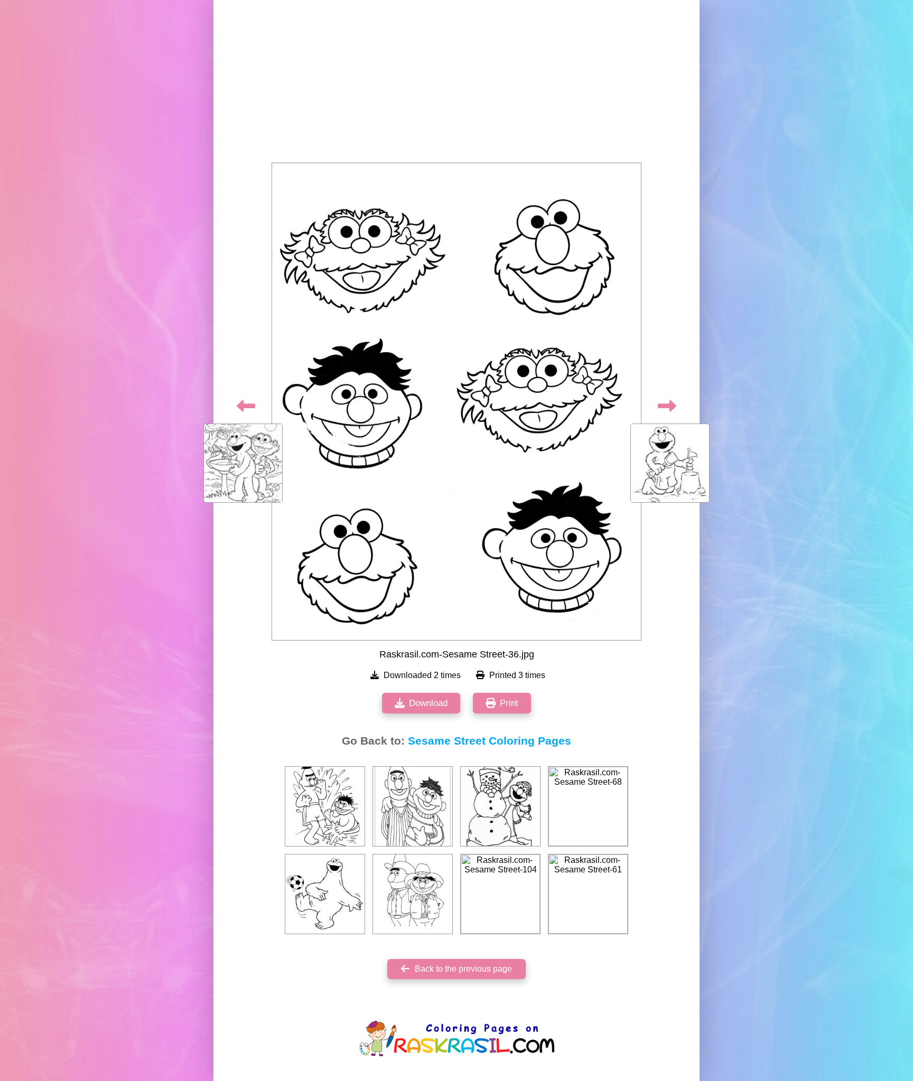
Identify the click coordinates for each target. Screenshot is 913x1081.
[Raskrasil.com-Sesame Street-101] (500, 806)
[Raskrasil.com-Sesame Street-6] (412, 806)
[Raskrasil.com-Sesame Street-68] (588, 806)
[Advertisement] (456, 84)
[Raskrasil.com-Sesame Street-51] (325, 806)
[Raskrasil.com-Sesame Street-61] (588, 894)
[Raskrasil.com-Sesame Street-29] (412, 894)
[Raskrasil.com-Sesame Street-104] (500, 894)
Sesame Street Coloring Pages (489, 741)
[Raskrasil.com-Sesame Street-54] (325, 894)
